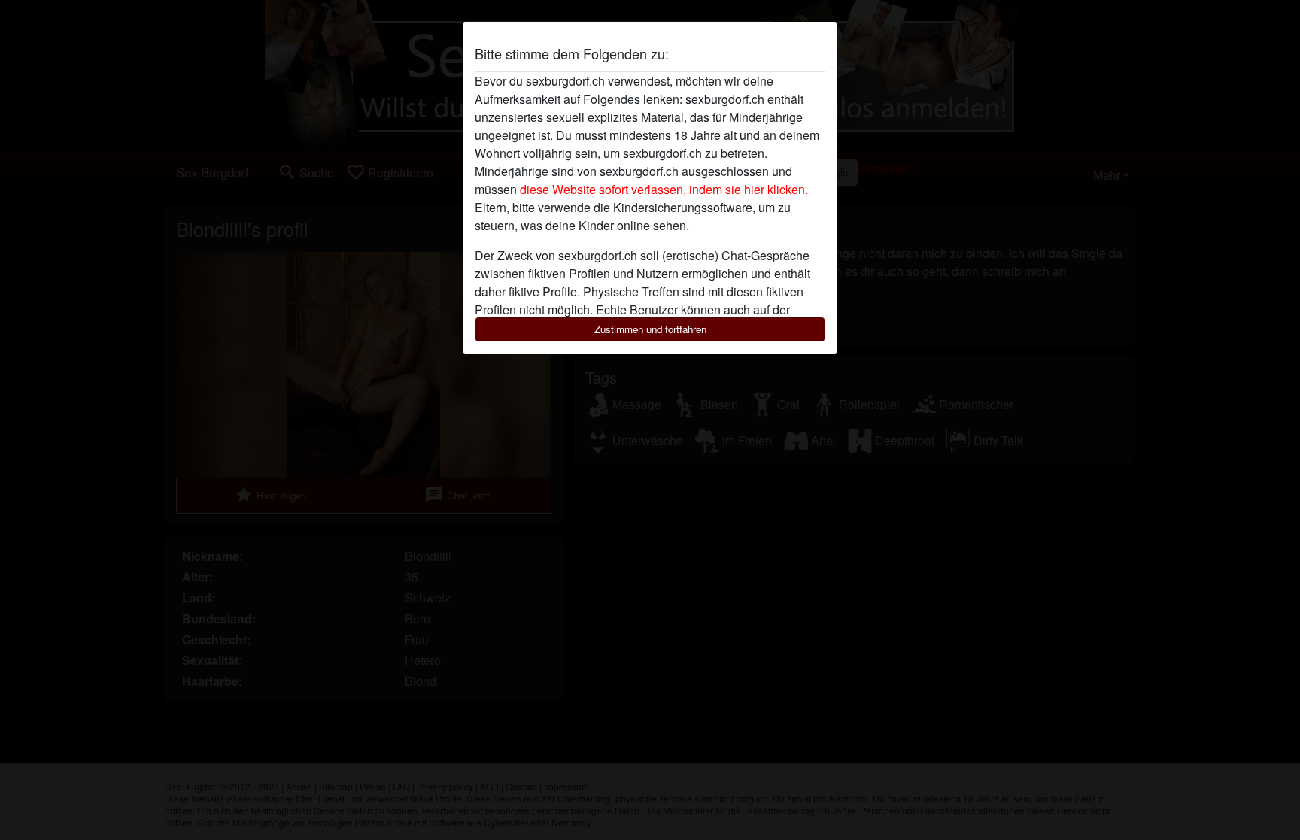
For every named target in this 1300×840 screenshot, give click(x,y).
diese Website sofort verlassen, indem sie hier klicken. (664, 189)
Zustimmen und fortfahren (650, 329)
